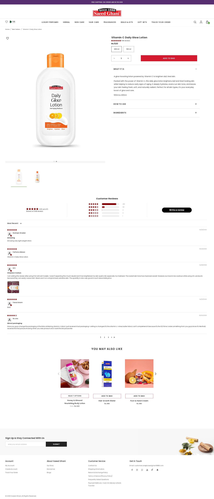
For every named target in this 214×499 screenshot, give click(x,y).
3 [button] (108, 337)
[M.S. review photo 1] (13, 287)
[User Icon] (201, 22)
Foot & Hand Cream (139, 400)
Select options (74, 396)
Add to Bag (107, 396)
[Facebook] (132, 469)
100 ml (128, 49)
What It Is (155, 69)
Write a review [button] (176, 210)
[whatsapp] (142, 469)
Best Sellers (16, 29)
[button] (116, 41)
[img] (12, 230)
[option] (107, 2)
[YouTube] (147, 469)
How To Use (155, 104)
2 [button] (56, 161)
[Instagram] (137, 469)
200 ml (116, 49)
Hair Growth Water (107, 400)
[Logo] (107, 11)
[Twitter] (152, 469)
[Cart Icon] (207, 21)
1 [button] (54, 161)
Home (7, 29)
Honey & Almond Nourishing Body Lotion (75, 402)
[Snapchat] (157, 469)
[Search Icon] (195, 22)
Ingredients (155, 113)
